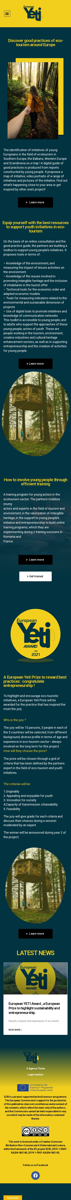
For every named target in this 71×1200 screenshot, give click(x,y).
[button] (7, 14)
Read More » (15, 1030)
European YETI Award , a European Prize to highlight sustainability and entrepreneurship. (34, 1008)
